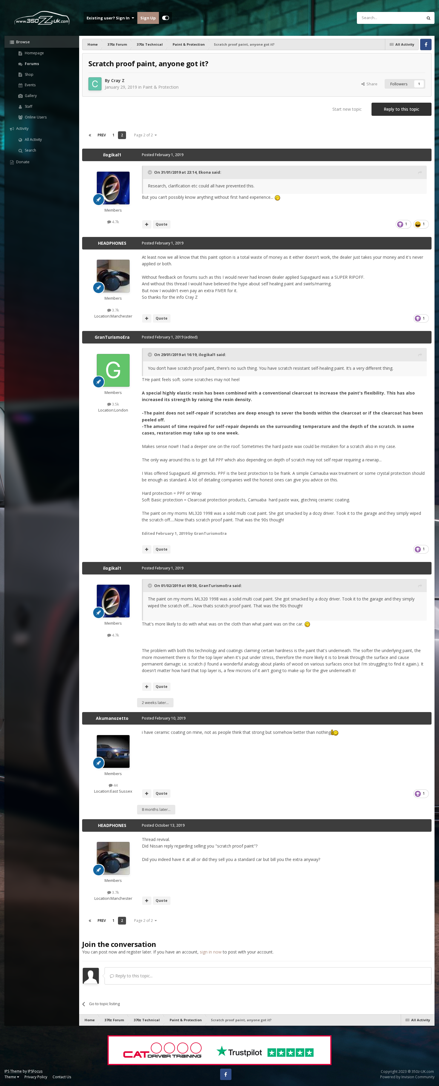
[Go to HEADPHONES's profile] (113, 276)
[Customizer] (165, 18)
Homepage (34, 53)
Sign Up (148, 18)
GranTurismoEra (112, 337)
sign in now (211, 952)
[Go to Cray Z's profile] (95, 83)
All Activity (33, 139)
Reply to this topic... (133, 976)
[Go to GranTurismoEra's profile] (113, 370)
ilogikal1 (112, 155)
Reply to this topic (401, 109)
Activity (22, 128)
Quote (162, 224)
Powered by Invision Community (407, 1076)
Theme (10, 1076)
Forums (31, 63)
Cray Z (118, 80)
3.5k (115, 404)
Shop (28, 74)
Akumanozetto (112, 718)
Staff (28, 106)
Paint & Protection (161, 87)
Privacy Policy (35, 1076)
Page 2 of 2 (144, 135)
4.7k (115, 221)
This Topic (406, 17)
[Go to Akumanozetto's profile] (113, 751)
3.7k (115, 310)
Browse (22, 41)
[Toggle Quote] (150, 172)
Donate (22, 161)
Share (371, 84)
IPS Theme (13, 1071)
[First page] (90, 135)
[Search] (429, 18)
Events (30, 84)
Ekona (205, 172)
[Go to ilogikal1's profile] (113, 188)
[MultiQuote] (146, 224)
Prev (102, 135)
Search (30, 150)
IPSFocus (35, 1071)
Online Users (35, 117)
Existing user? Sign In (109, 18)
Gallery (30, 95)
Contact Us (62, 1076)
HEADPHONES (112, 243)
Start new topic (347, 109)
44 (115, 785)
